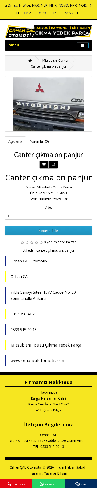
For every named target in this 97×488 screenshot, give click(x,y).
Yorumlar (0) (39, 141)
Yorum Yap (68, 242)
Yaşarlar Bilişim (55, 473)
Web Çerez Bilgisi (49, 410)
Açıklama (15, 141)
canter (41, 250)
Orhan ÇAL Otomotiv (26, 467)
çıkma (52, 250)
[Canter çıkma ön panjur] (48, 104)
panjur (69, 250)
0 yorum (50, 242)
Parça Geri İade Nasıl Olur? (48, 404)
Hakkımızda (48, 392)
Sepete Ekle (48, 230)
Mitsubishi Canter (55, 60)
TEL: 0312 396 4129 (31, 13)
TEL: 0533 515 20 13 (64, 13)
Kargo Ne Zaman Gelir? (48, 398)
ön (61, 250)
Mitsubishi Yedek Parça (54, 187)
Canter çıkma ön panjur (48, 66)
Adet (48, 207)
